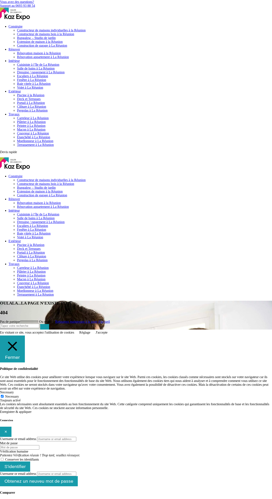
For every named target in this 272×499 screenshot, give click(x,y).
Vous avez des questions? (17, 2)
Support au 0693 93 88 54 (17, 5)
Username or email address (18, 439)
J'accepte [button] (102, 332)
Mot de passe (9, 443)
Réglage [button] (84, 332)
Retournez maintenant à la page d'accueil (82, 321)
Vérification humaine (14, 451)
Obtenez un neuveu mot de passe (38, 481)
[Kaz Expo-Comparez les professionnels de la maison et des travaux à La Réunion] (15, 19)
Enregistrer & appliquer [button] (15, 412)
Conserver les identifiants (22, 459)
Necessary (12, 396)
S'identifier (15, 466)
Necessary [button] (7, 392)
